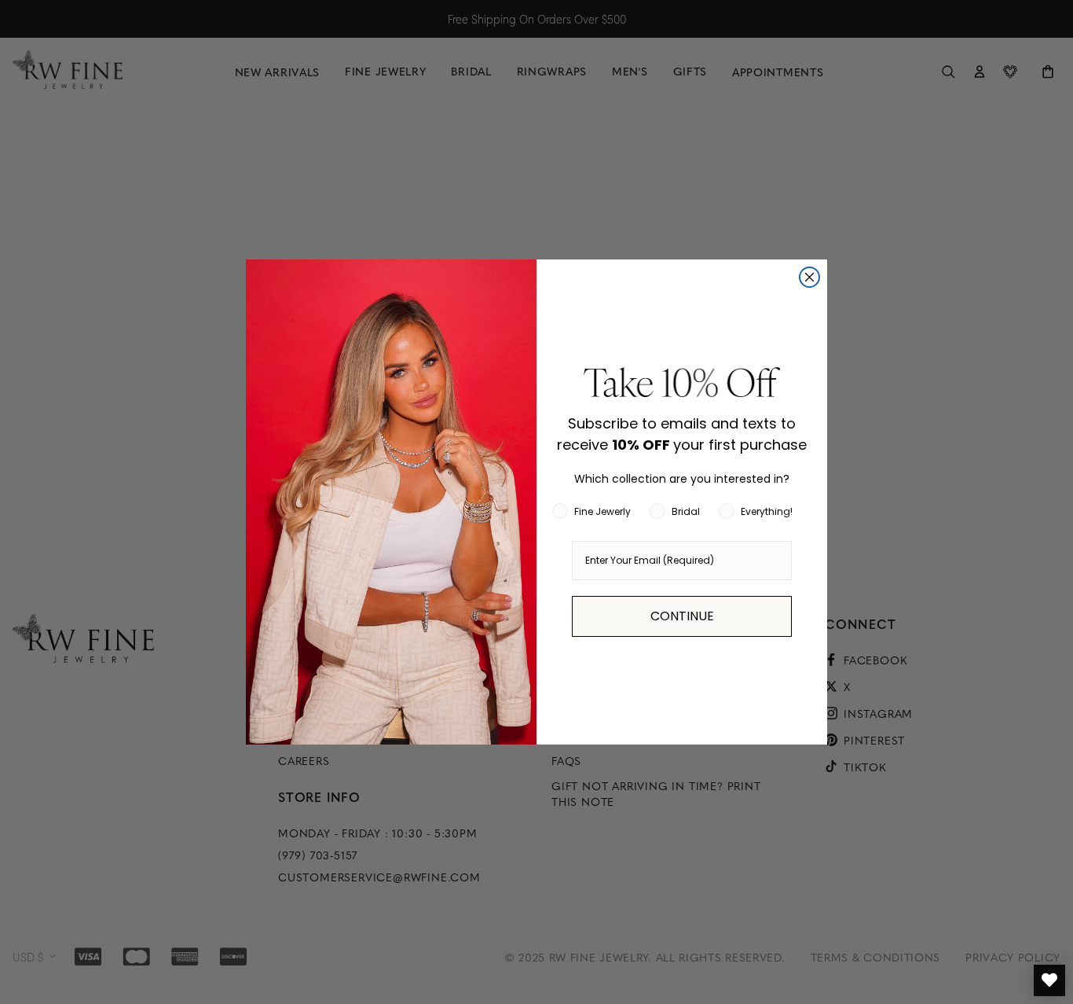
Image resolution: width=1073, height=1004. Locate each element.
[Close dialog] (809, 277)
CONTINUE (682, 616)
